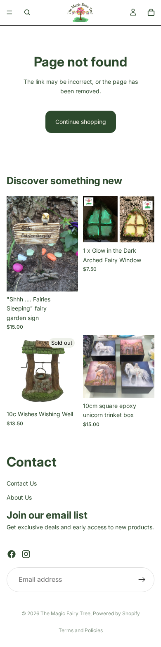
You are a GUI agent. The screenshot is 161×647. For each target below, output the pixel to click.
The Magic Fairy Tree (65, 613)
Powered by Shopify (116, 613)
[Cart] (151, 12)
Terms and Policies (81, 630)
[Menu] (9, 12)
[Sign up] (142, 579)
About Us (19, 497)
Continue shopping (80, 121)
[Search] (27, 12)
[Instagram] (26, 554)
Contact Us (22, 482)
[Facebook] (12, 554)
